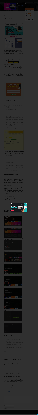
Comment (5, 395)
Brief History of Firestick (7, 17)
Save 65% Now (13, 139)
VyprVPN (35, 1)
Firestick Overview (7, 16)
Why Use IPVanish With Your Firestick (8, 18)
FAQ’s (5, 20)
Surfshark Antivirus (13, 1)
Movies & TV (26, 0)
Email (4, 405)
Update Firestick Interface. (7, 213)
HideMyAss (36, 0)
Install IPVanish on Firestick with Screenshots (9, 19)
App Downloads (26, 1)
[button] (5, 43)
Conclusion (6, 21)
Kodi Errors (31, 0)
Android (31, 1)
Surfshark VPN (13, 0)
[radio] (11, 388)
